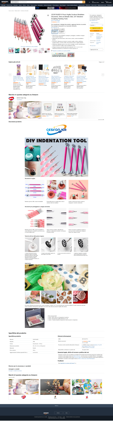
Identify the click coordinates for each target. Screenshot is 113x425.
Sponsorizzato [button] (100, 119)
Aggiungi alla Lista (94, 49)
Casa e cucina (34, 5)
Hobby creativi (17, 10)
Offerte (24, 5)
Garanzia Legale (77, 357)
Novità (20, 5)
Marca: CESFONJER (55, 20)
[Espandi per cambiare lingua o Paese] (90, 2)
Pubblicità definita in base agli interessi (73, 416)
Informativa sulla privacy (52, 416)
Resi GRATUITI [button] (93, 20)
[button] (3, 5)
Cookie (64, 416)
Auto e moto (94, 5)
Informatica (40, 5)
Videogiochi (109, 5)
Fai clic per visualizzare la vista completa (29, 46)
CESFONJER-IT (99, 34)
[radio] (11, 50)
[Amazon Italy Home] (46, 413)
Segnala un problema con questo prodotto (61, 50)
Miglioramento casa (102, 5)
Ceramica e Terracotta (89, 347)
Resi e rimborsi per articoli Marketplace (87, 358)
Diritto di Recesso (77, 355)
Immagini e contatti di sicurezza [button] (15, 370)
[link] (18, 79)
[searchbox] (50, 2)
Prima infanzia (56, 5)
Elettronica (88, 5)
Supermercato (81, 5)
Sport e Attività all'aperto (72, 5)
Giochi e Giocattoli (47, 5)
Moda (28, 5)
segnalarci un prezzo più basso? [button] (67, 363)
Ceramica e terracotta (24, 10)
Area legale (60, 416)
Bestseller (16, 5)
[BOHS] (11, 99)
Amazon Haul (9, 5)
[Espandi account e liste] (99, 2)
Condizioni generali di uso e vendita (40, 416)
